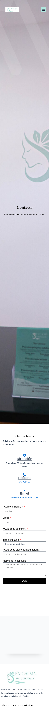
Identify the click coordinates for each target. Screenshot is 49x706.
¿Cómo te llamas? (13, 506)
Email (24, 493)
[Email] (24, 490)
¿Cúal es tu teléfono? (15, 528)
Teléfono (24, 478)
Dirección (24, 459)
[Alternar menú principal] (43, 9)
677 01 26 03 (24, 482)
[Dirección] (24, 455)
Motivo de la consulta (14, 560)
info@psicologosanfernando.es (24, 497)
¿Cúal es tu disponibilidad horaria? (22, 549)
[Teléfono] (24, 474)
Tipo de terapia (11, 540)
